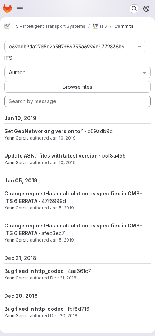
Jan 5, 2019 (62, 208)
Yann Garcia (16, 138)
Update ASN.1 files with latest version (51, 155)
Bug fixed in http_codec (34, 271)
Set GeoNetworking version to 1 (44, 131)
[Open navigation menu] (20, 8)
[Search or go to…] (134, 8)
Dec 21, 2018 (63, 277)
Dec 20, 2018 (64, 315)
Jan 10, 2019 (63, 138)
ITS (8, 58)
